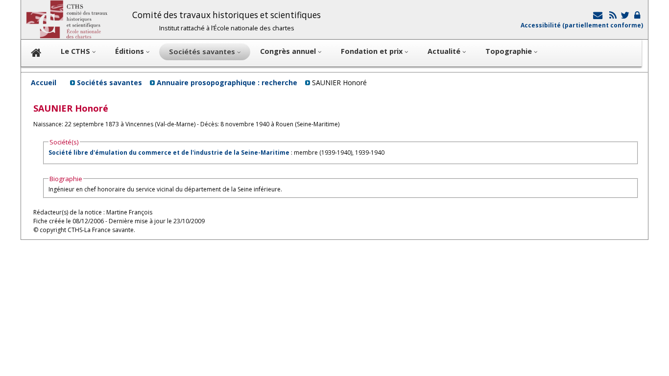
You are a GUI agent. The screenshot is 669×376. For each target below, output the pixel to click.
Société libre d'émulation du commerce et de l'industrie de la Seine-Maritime (168, 152)
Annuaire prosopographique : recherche (227, 82)
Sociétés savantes (109, 82)
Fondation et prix (373, 51)
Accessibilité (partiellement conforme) (582, 25)
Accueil (43, 82)
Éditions (130, 51)
